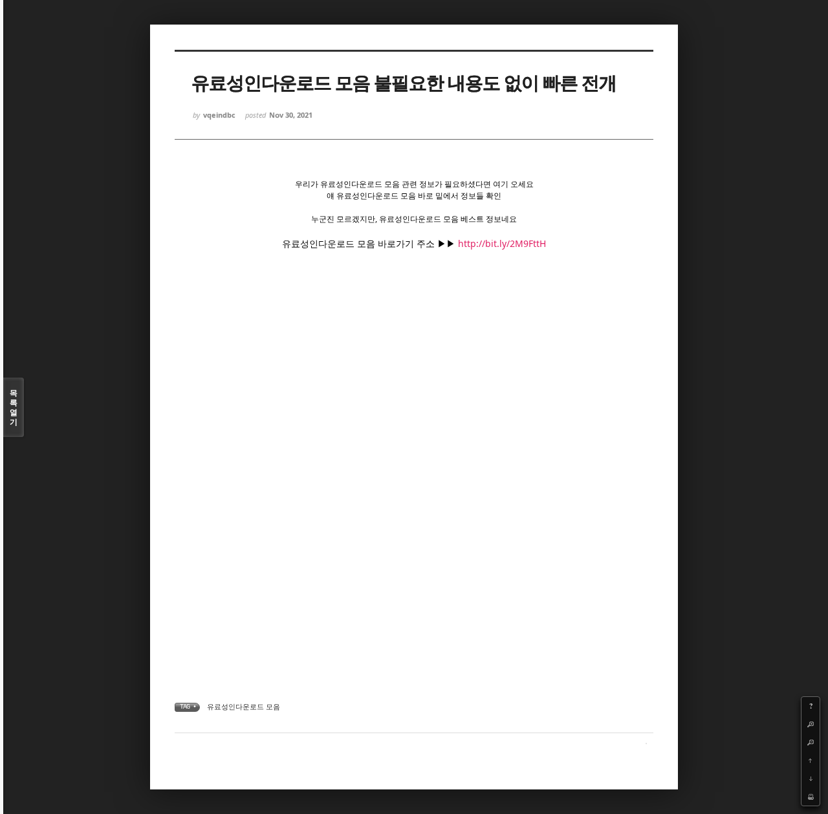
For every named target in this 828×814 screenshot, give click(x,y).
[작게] (810, 742)
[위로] (810, 760)
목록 (13, 407)
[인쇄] (810, 796)
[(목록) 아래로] (810, 778)
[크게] (810, 724)
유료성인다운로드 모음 (243, 706)
